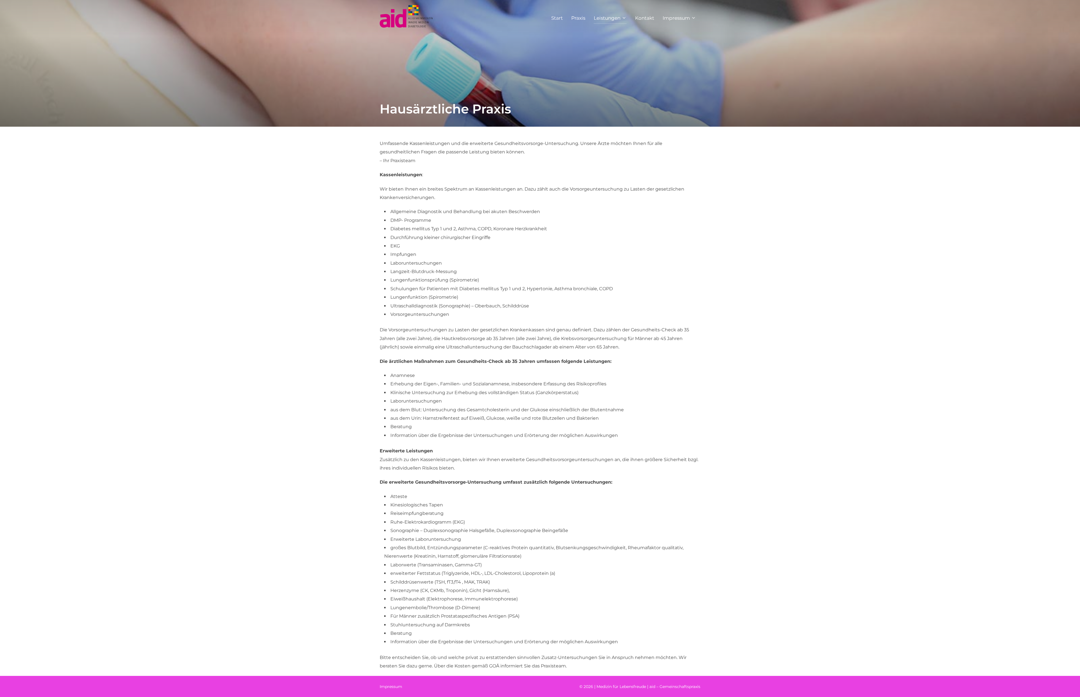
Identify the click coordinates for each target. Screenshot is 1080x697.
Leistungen (607, 18)
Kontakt (644, 18)
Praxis (578, 18)
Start (557, 18)
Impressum (676, 18)
